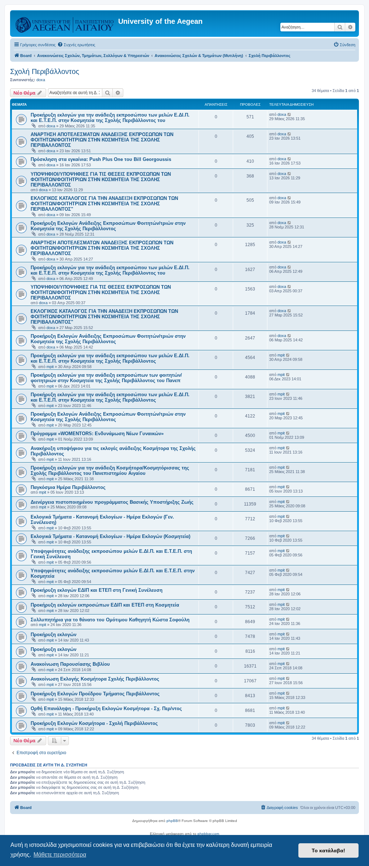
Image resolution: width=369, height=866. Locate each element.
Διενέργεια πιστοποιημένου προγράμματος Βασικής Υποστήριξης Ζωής (112, 502)
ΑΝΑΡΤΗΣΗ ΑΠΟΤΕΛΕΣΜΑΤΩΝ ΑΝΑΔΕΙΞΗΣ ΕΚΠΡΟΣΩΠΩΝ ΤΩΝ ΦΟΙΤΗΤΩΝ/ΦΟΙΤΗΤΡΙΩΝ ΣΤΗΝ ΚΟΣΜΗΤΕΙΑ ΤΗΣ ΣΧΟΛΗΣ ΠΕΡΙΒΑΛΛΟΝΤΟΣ (102, 140)
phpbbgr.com (208, 834)
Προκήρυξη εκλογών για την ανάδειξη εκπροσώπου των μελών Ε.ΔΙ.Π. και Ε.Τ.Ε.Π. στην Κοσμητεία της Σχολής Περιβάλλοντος (110, 358)
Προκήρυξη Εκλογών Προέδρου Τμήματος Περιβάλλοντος (95, 693)
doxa (40, 80)
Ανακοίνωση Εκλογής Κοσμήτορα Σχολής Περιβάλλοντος (95, 679)
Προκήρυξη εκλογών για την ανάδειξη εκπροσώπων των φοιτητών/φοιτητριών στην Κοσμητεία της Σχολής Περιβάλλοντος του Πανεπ (106, 377)
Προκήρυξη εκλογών (53, 634)
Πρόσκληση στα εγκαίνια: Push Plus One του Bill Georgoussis (101, 159)
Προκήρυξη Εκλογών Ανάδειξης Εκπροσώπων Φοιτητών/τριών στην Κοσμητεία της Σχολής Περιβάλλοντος (108, 225)
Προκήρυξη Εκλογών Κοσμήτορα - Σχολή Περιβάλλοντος (94, 723)
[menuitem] (76, 44)
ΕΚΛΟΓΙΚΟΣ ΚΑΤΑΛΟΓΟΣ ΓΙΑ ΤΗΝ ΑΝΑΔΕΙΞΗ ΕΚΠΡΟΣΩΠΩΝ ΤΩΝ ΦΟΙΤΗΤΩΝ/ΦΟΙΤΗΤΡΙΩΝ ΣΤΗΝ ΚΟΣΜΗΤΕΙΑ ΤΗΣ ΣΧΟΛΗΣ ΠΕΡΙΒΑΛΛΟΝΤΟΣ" (104, 204)
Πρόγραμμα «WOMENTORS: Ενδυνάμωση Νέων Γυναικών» (97, 433)
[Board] (65, 23)
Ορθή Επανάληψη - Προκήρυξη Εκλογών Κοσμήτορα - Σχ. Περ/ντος (106, 708)
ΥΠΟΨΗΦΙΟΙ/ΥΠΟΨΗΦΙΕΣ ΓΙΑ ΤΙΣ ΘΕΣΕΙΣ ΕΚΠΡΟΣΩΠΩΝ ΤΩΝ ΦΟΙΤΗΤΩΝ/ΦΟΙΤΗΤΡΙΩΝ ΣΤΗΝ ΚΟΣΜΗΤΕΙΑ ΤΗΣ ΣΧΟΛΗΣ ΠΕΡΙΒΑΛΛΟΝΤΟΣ (101, 179)
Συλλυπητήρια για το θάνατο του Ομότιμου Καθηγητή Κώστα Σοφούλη (110, 619)
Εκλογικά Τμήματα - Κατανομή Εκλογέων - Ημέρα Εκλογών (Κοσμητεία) (110, 536)
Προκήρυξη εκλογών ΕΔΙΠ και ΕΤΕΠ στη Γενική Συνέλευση (97, 590)
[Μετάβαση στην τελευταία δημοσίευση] (289, 114)
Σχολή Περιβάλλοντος (44, 71)
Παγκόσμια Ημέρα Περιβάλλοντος (68, 487)
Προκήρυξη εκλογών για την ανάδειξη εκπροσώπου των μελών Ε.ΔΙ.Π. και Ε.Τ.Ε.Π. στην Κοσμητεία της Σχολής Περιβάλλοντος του (110, 117)
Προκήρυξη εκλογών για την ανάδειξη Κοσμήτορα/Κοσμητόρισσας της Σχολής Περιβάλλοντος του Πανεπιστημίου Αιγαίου (110, 470)
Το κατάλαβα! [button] (328, 850)
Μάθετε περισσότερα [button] (60, 855)
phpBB (172, 821)
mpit (50, 366)
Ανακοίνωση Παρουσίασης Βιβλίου (70, 664)
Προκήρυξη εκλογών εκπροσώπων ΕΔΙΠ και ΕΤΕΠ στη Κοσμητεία (105, 605)
